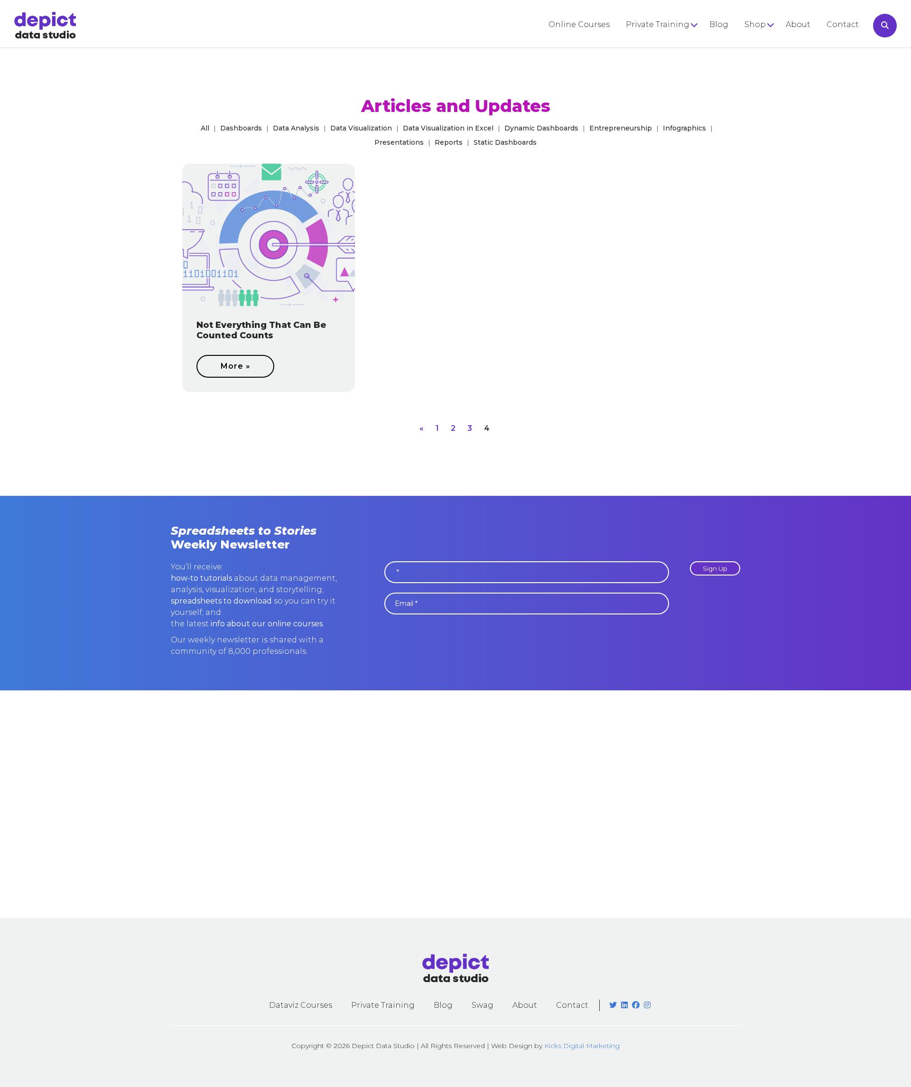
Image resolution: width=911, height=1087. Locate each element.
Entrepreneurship (620, 128)
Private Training (657, 24)
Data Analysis (296, 128)
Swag (482, 1005)
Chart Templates (777, 76)
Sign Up (715, 568)
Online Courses (579, 24)
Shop (755, 24)
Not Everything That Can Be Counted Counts (261, 330)
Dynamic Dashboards (541, 128)
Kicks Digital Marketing (582, 1045)
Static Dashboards (505, 142)
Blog (718, 24)
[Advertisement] (455, 804)
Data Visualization (361, 128)
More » (236, 366)
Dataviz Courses (300, 1005)
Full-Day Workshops (666, 43)
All (205, 128)
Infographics (684, 128)
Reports (449, 142)
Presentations (399, 142)
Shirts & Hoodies (776, 43)
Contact (843, 24)
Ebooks (759, 60)
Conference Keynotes (668, 60)
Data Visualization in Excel (448, 128)
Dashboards (241, 128)
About (798, 24)
